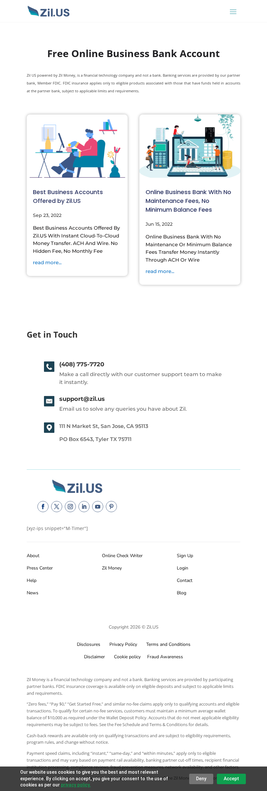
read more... (47, 262)
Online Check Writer (122, 556)
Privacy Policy (122, 644)
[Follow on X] (56, 506)
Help (31, 580)
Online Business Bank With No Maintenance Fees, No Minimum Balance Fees (188, 201)
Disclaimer (94, 657)
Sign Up (185, 556)
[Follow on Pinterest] (111, 506)
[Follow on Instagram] (70, 506)
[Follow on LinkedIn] (84, 506)
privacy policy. (76, 784)
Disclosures (88, 644)
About (33, 556)
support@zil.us (82, 399)
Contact (184, 580)
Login (182, 568)
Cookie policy (127, 657)
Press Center (40, 568)
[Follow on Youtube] (97, 506)
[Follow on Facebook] (43, 506)
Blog (181, 593)
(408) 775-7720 (81, 364)
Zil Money (112, 568)
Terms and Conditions (168, 644)
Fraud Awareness (165, 657)
